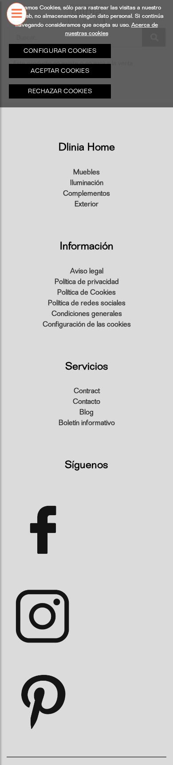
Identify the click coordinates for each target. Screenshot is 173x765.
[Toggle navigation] (17, 28)
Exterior (86, 204)
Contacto (86, 402)
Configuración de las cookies (87, 324)
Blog (86, 412)
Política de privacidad (87, 282)
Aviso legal (86, 271)
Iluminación (86, 183)
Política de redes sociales (87, 303)
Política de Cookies (86, 292)
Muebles (86, 172)
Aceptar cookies (60, 71)
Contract (87, 391)
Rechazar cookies (60, 91)
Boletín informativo (87, 423)
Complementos (86, 193)
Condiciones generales (86, 314)
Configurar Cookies (60, 51)
